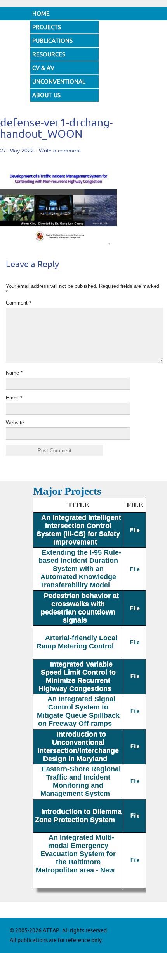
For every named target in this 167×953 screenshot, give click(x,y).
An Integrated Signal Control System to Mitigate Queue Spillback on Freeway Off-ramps (78, 711)
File (135, 530)
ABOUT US (46, 95)
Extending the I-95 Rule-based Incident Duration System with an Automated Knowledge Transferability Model (79, 568)
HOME (41, 14)
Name (14, 373)
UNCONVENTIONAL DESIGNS (58, 87)
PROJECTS (46, 27)
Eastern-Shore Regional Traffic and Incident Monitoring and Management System (80, 781)
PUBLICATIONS (52, 41)
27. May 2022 (17, 150)
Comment (18, 303)
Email (14, 398)
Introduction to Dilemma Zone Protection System (78, 815)
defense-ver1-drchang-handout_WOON (56, 128)
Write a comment (60, 150)
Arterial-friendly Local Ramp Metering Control (77, 642)
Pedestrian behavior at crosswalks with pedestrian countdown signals (80, 608)
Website (15, 423)
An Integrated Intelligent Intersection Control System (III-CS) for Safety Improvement (79, 529)
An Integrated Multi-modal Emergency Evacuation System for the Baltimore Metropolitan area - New (76, 854)
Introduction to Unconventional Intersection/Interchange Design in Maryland (78, 746)
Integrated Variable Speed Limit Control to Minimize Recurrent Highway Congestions (77, 676)
